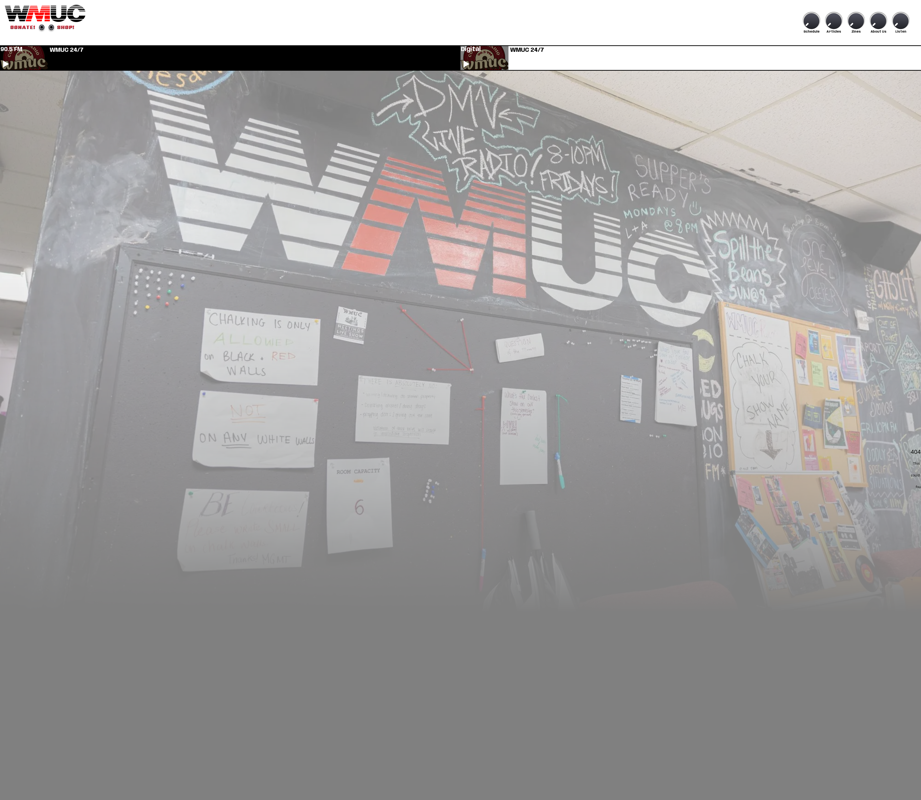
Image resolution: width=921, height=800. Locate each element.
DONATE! (23, 27)
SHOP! (66, 27)
